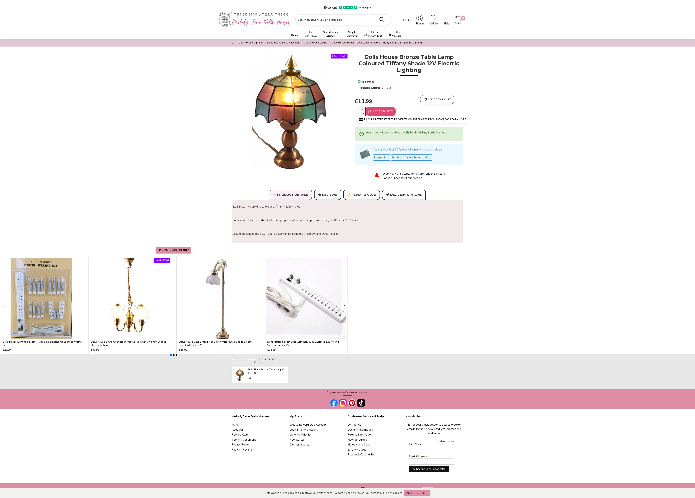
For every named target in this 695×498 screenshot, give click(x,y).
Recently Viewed (244, 359)
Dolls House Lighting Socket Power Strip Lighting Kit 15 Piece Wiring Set (42, 343)
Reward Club (363, 194)
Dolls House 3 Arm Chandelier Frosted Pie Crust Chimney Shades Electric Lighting (128, 343)
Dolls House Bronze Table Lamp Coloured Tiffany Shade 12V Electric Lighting (267, 369)
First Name (415, 444)
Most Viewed (268, 359)
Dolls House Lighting (251, 42)
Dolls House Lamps (316, 42)
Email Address (418, 456)
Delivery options (406, 194)
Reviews (329, 194)
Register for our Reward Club (411, 157)
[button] (3, 305)
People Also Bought (174, 250)
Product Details (292, 194)
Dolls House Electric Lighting (283, 42)
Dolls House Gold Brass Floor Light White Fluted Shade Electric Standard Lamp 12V (215, 343)
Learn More (381, 157)
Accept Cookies (416, 493)
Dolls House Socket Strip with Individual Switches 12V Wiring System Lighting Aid (303, 343)
